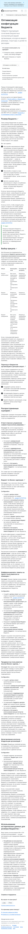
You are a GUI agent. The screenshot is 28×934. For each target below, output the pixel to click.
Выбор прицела (8, 248)
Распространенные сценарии (10, 409)
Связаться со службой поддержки (11, 914)
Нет (11, 902)
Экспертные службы (6, 928)
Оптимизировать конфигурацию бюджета (16, 15)
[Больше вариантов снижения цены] (18, 65)
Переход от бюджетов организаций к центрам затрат (12, 365)
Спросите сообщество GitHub (10, 912)
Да (5, 902)
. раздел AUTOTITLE (20, 498)
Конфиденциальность (6, 927)
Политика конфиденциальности (8, 905)
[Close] (24, 2)
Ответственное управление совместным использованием (12, 424)
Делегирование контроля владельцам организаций (10, 740)
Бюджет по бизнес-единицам (12, 480)
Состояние (16, 927)
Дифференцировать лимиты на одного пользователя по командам (12, 574)
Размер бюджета (9, 119)
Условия (14, 925)
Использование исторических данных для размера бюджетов (13, 826)
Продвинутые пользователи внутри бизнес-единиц (11, 663)
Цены (21, 927)
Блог (14, 928)
